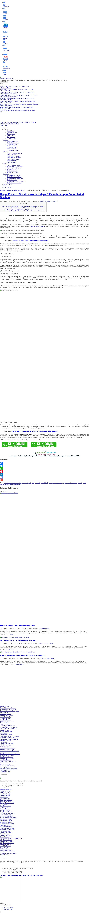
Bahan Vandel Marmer (6, 826)
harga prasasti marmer (55, 483)
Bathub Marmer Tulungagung (8, 853)
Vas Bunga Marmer (5, 792)
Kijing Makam (3, 742)
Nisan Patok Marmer (6, 801)
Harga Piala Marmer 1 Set (7, 828)
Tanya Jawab (11, 137)
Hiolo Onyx (3, 752)
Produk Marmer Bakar (13, 159)
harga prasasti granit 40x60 (40, 483)
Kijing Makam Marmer (6, 840)
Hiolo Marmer (4, 804)
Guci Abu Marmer (5, 798)
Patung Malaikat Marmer (7, 823)
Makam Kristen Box (5, 740)
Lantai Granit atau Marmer (7, 728)
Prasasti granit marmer (37, 226)
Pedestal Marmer (5, 809)
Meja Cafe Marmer (5, 791)
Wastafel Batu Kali (5, 764)
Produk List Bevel (12, 154)
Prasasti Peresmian (5, 767)
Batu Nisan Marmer (5, 763)
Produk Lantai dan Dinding (14, 153)
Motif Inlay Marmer (5, 846)
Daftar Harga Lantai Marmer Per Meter (11, 838)
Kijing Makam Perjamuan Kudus (9, 739)
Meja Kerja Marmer (5, 760)
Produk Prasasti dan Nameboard (16, 181)
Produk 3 (6, 163)
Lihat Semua (3, 125)
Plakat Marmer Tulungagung (8, 761)
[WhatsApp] (44, 468)
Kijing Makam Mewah (6, 812)
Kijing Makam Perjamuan (7, 843)
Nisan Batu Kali (4, 746)
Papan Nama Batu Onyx (7, 755)
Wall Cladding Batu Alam (7, 816)
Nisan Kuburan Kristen (6, 850)
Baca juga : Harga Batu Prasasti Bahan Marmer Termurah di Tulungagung (24, 210)
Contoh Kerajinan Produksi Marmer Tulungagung (17, 209)
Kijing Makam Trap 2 (5, 835)
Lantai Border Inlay (5, 770)
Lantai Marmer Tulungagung (8, 748)
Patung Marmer (4, 834)
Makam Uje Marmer (5, 844)
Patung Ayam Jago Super (7, 765)
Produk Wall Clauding (13, 150)
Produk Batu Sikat (12, 147)
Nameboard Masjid (5, 794)
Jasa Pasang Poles (12, 141)
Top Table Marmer (5, 810)
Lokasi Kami (10, 135)
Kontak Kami (10, 131)
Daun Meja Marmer (5, 720)
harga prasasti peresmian (69, 483)
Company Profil (11, 138)
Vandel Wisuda (4, 712)
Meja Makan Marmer (5, 789)
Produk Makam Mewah (13, 156)
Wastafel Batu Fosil (5, 819)
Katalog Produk (7, 184)
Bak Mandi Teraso (5, 849)
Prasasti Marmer (4, 837)
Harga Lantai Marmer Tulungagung (9, 751)
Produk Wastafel (11, 162)
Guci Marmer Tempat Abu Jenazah (10, 754)
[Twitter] (44, 466)
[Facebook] (44, 463)
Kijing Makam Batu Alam (7, 743)
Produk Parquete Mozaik (14, 175)
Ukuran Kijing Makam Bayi (7, 725)
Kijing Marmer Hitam (5, 745)
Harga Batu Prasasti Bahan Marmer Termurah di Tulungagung (35, 431)
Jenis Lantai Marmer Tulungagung (9, 711)
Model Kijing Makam (5, 714)
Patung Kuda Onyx (5, 718)
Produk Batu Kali (11, 146)
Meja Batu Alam (4, 706)
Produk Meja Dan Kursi (13, 165)
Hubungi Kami (4, 81)
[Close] (0, 912)
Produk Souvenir (11, 160)
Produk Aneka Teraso (13, 143)
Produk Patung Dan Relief (14, 177)
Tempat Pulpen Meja (6, 731)
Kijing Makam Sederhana (7, 758)
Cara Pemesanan (12, 132)
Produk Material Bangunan (14, 168)
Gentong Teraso (4, 807)
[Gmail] (44, 480)
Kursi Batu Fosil (4, 847)
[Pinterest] (44, 471)
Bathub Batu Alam (5, 771)
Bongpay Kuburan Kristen (7, 737)
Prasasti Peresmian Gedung (13, 484)
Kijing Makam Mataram (6, 841)
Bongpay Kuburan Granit (7, 803)
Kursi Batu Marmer (5, 723)
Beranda (5, 128)
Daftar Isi (6, 186)
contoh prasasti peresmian (11, 483)
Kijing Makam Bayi (5, 795)
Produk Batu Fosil (12, 144)
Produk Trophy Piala (12, 172)
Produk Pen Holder (12, 180)
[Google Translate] (44, 477)
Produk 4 (6, 174)
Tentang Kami (11, 134)
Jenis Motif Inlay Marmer (7, 721)
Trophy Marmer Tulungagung (8, 709)
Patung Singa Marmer (6, 800)
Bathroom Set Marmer (6, 822)
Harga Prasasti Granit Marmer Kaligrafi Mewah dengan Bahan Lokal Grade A (22, 206)
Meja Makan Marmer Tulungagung (9, 736)
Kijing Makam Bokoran (6, 832)
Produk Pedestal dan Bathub (15, 178)
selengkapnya (11, 634)
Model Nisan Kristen (5, 717)
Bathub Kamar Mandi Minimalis (8, 727)
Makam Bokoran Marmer (7, 749)
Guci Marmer (3, 733)
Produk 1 (5, 140)
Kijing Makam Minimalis (6, 715)
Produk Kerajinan (12, 148)
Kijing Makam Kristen (6, 820)
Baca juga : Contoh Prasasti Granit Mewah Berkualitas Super (21, 207)
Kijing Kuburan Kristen (6, 730)
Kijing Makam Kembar (6, 734)
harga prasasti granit (25, 483)
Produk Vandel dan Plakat (14, 183)
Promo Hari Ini (7, 187)
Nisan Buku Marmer (5, 825)
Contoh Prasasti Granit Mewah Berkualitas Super (30, 240)
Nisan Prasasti (4, 797)
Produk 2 (5, 151)
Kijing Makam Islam (5, 806)
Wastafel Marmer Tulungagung (8, 768)
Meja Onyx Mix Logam (6, 814)
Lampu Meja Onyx (5, 724)
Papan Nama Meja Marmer (7, 813)
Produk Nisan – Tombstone (14, 166)
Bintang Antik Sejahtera (6, 78)
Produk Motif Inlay (12, 169)
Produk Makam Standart (14, 157)
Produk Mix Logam (12, 171)
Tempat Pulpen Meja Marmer (8, 817)
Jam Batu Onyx (4, 854)
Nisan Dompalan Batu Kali (7, 852)
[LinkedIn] (44, 474)
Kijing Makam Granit (5, 831)
